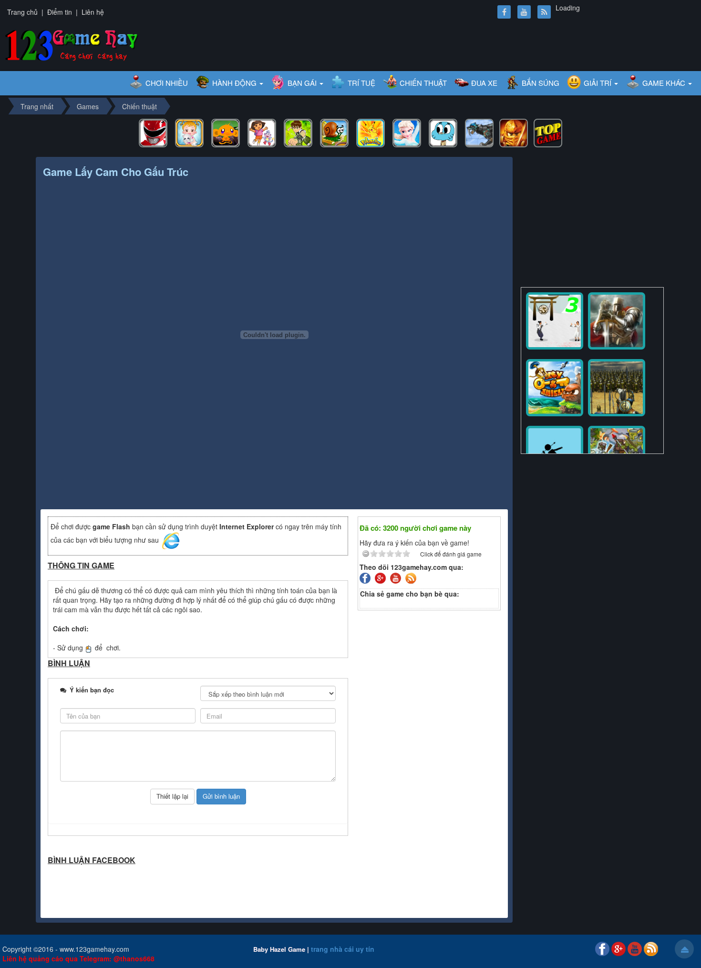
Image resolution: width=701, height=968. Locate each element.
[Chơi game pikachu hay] (370, 132)
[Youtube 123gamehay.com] (396, 577)
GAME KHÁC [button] (664, 83)
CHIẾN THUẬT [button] (423, 83)
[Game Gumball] (443, 132)
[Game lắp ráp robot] (479, 132)
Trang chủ (22, 12)
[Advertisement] (592, 218)
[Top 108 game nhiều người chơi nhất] (548, 132)
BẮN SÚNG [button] (540, 83)
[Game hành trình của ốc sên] (334, 132)
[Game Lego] (513, 132)
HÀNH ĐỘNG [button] (235, 83)
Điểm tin (59, 12)
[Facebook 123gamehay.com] (366, 577)
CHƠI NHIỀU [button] (166, 83)
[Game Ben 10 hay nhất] (298, 132)
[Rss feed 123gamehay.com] (412, 577)
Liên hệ (93, 12)
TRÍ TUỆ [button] (361, 83)
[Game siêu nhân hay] (153, 132)
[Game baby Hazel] (189, 132)
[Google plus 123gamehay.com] (381, 577)
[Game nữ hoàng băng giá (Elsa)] (406, 132)
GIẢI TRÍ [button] (598, 83)
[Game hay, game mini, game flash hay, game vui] (72, 44)
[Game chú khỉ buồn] (225, 132)
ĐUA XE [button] (484, 83)
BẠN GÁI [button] (303, 83)
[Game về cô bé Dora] (261, 132)
